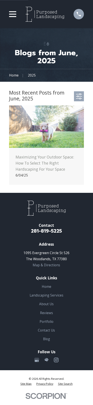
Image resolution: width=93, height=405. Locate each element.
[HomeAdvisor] (46, 360)
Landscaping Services (46, 295)
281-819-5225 (46, 231)
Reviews (46, 312)
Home (46, 286)
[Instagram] (56, 360)
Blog (46, 339)
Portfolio (46, 321)
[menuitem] (26, 383)
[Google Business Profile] (36, 360)
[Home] (45, 14)
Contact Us (46, 330)
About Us (46, 304)
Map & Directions (46, 265)
